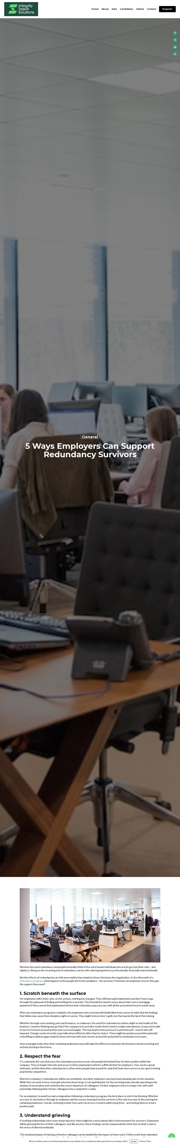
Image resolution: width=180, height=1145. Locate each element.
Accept (134, 1141)
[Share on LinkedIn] (175, 47)
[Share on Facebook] (175, 33)
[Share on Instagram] (175, 54)
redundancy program (31, 980)
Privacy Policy (145, 1141)
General (90, 437)
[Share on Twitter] (175, 40)
